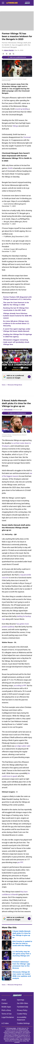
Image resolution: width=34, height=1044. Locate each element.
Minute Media (12, 1028)
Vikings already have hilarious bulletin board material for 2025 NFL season (17, 316)
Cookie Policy (22, 1014)
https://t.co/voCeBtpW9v (20, 201)
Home (4, 384)
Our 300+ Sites (22, 1003)
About (4, 1000)
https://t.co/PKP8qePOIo (20, 219)
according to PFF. (20, 686)
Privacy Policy (22, 1010)
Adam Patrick (9, 50)
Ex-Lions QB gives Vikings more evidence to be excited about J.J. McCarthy (16, 323)
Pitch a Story (6, 1010)
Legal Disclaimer (8, 1017)
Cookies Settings (23, 1023)
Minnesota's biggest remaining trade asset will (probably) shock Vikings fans (16, 342)
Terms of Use (7, 1014)
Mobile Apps (6, 1007)
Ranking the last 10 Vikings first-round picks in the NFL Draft (16, 309)
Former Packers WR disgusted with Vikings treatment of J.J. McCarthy (17, 298)
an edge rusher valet (22, 746)
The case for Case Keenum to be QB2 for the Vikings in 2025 (16, 304)
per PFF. (20, 862)
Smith (10, 168)
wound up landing (21, 109)
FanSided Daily (22, 1007)
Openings (20, 1000)
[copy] (13, 53)
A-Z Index (5, 1023)
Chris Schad (8, 409)
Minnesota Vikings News (15, 384)
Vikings (15, 126)
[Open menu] (3, 3)
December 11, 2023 (9, 206)
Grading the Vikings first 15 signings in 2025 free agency (17, 335)
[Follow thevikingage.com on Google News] (29, 376)
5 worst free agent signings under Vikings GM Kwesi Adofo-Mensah (16, 330)
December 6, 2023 (22, 236)
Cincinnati (27, 137)
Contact (4, 1003)
